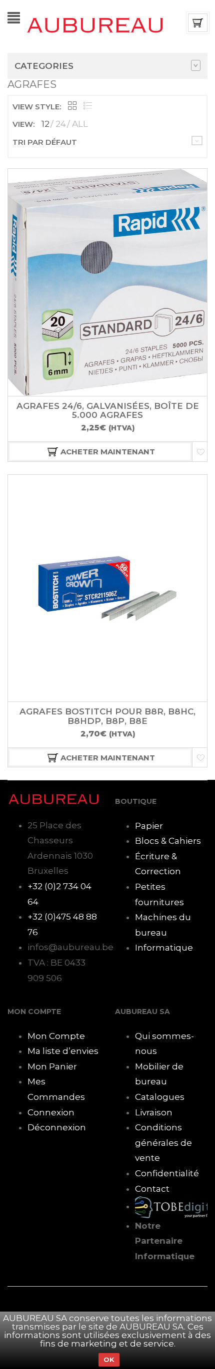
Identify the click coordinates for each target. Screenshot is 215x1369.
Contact (152, 1189)
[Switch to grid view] (72, 106)
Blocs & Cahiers (168, 841)
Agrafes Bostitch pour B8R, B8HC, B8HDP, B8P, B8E (108, 716)
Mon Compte (56, 1036)
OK (109, 1360)
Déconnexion (57, 1127)
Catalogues (159, 1097)
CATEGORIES (44, 66)
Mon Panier (52, 1066)
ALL (80, 124)
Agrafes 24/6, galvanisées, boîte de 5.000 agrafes (107, 410)
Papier (149, 826)
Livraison (153, 1112)
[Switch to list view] (88, 106)
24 (61, 124)
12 (46, 124)
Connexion (51, 1112)
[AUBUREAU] (95, 24)
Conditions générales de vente (163, 1142)
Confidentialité (167, 1173)
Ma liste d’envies (63, 1051)
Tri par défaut (44, 142)
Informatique (164, 948)
